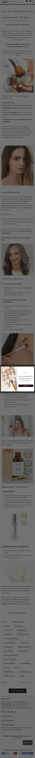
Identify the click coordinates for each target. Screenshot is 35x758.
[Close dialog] (33, 367)
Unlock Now (26, 385)
